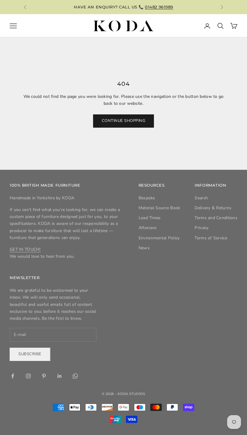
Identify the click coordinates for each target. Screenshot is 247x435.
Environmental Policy (159, 238)
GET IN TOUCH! (25, 249)
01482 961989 (159, 7)
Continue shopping (123, 120)
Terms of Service (211, 238)
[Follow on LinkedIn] (60, 376)
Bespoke (147, 198)
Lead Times (150, 218)
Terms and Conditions (216, 218)
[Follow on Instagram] (28, 376)
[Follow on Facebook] (13, 376)
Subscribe (30, 354)
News (144, 248)
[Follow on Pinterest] (44, 376)
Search (201, 198)
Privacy (201, 228)
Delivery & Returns (213, 208)
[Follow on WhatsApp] (75, 376)
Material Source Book (159, 208)
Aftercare (148, 228)
